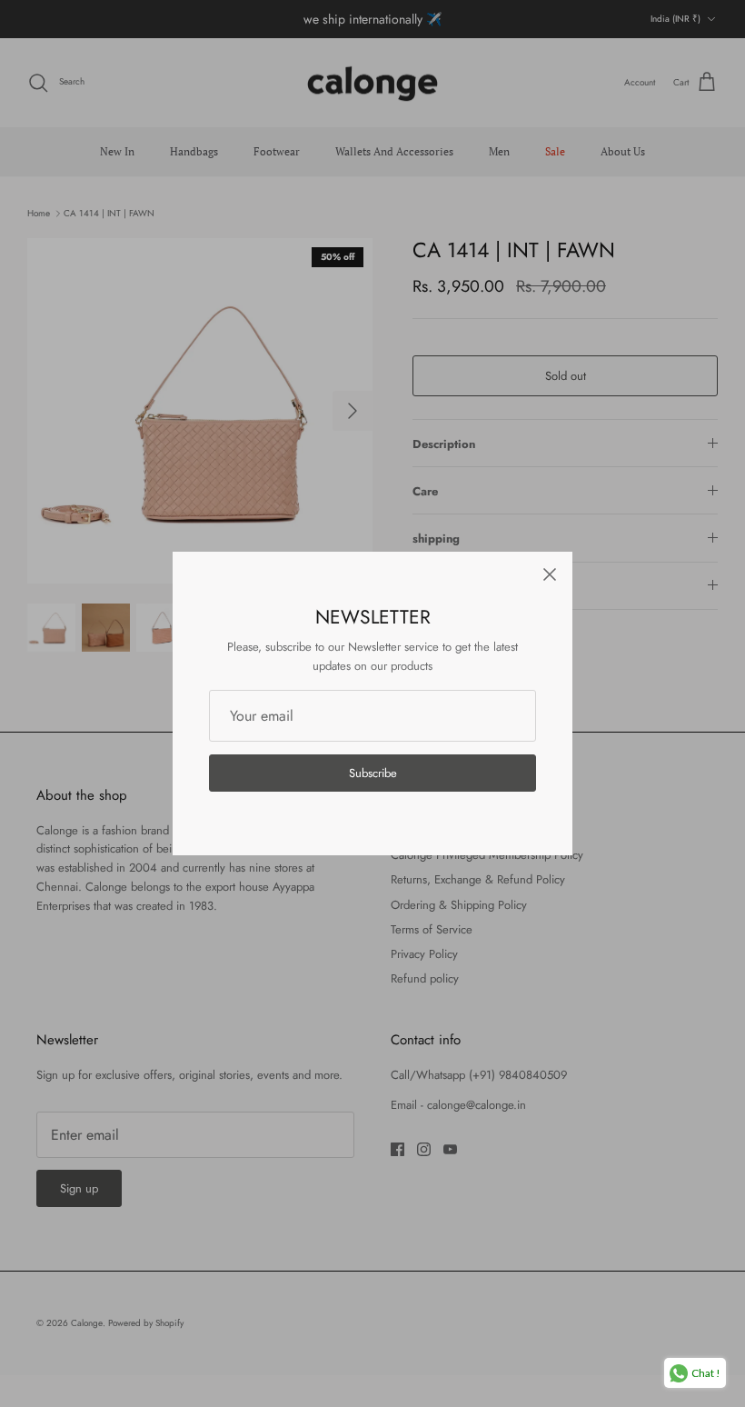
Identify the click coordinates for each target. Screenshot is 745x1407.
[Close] (550, 574)
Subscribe (373, 773)
